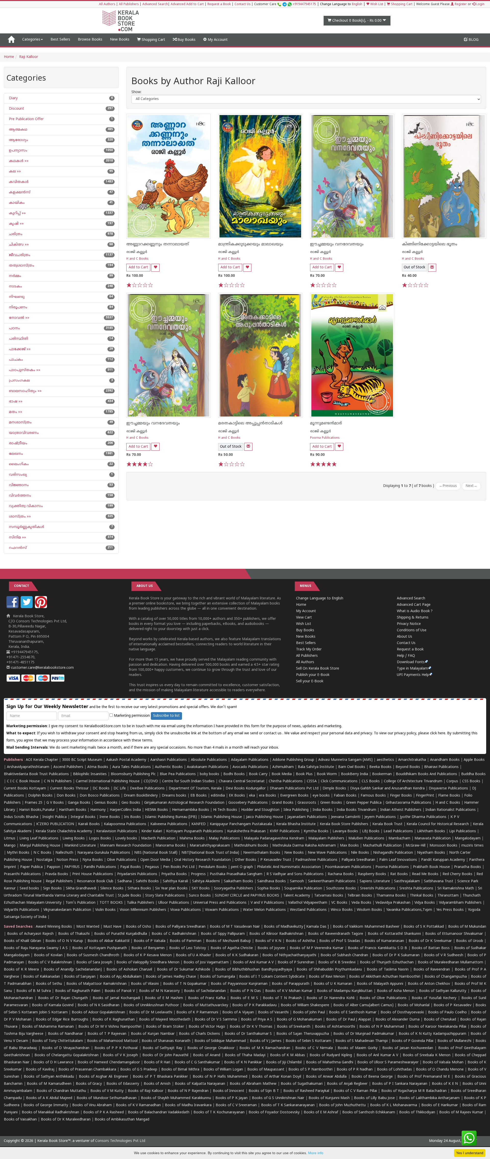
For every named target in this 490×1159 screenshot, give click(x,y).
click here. (438, 733)
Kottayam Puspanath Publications (194, 831)
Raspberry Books (372, 874)
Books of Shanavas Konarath (166, 1041)
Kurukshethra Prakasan (246, 831)
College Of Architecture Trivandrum (413, 781)
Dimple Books (334, 788)
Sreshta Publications (416, 888)
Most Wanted (87, 927)
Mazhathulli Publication (382, 845)
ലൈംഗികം (18, 464)
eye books (321, 795)
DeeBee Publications (147, 788)
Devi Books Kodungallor (246, 788)
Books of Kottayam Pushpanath (99, 948)
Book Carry (258, 774)
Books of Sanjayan (79, 977)
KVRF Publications (285, 831)
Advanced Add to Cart (187, 4)
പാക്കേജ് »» (19, 349)
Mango (10, 845)
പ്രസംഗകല (19, 381)
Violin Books (105, 910)
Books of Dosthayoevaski (402, 1012)
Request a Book (219, 4)
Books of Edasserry (122, 1084)
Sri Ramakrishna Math (455, 888)
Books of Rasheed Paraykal (306, 1091)
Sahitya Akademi (206, 881)
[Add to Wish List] (155, 268)
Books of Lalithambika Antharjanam (429, 1098)
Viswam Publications (222, 910)
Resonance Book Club (95, 881)
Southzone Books (341, 888)
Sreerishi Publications (377, 888)
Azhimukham (283, 767)
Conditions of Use (411, 630)
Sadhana (124, 881)
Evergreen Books (294, 795)
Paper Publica (31, 867)
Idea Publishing (296, 810)
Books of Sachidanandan (205, 991)
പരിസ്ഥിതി (18, 339)
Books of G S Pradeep (138, 1069)
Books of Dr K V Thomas (251, 1027)
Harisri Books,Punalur (37, 810)
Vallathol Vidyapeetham (307, 903)
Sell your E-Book (309, 681)
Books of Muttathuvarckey (205, 1005)
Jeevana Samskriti (345, 817)
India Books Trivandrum (356, 810)
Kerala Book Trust (387, 824)
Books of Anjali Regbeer (347, 1084)
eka (252, 795)
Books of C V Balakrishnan (50, 962)
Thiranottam (448, 895)
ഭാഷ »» (15, 401)
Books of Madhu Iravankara (188, 1105)
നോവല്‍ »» (18, 318)
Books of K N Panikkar (243, 1062)
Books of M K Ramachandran (264, 1048)
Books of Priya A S (256, 1019)
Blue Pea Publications (178, 774)
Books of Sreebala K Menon (426, 1055)
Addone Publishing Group (293, 760)
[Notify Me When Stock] (432, 268)
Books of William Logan (223, 1069)
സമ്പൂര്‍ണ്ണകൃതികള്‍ (26, 527)
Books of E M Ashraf (321, 1112)
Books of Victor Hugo (207, 1027)
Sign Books (52, 888)
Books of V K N (268, 941)
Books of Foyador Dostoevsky (274, 1112)
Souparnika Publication (303, 888)
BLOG (473, 40)
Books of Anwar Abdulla (326, 1077)
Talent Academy (296, 895)
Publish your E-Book (312, 675)
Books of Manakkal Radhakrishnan (50, 1112)
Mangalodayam (468, 838)
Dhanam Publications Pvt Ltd (294, 788)
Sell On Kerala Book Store (317, 668)
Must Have (112, 927)
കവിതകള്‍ (18, 182)
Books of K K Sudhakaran (236, 955)
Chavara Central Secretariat (242, 781)
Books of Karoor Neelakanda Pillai (437, 1027)
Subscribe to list (166, 716)
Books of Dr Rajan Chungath (63, 998)
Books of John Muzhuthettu (342, 1105)
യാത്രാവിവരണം (23, 433)
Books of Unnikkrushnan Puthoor (151, 1005)
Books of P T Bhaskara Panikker (160, 1077)
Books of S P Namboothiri (310, 1069)
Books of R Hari (157, 1062)
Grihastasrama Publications (408, 803)
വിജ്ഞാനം (18, 485)
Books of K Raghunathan (113, 1019)
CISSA (312, 781)
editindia (218, 795)
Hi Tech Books (225, 810)
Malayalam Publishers (326, 838)
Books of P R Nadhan (355, 1069)
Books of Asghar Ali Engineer (103, 1077)
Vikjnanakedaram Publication (67, 910)
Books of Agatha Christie (232, 948)
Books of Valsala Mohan (443, 1062)
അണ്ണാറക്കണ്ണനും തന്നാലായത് (157, 244)
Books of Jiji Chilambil (284, 1062)
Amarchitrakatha (412, 760)
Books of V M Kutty (107, 1091)
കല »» (14, 171)
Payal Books (130, 867)
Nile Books (360, 853)
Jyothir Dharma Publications (423, 817)
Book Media (282, 774)
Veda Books (361, 903)
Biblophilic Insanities (90, 774)
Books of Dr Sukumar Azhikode (183, 969)
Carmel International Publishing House (108, 781)
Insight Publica (54, 817)
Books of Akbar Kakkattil (108, 941)
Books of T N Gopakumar (184, 984)
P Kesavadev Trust (275, 860)
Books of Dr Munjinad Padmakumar (363, 1034)
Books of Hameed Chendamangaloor (109, 1062)
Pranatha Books (467, 867)
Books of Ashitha (300, 941)
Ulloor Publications (173, 903)
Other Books (245, 860)
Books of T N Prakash (282, 998)
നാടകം (15, 286)
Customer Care (285, 4)
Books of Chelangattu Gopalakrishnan (66, 1055)
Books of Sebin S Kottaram (308, 1041)
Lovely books (126, 838)
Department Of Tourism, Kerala (195, 788)
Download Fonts (411, 662)
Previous (448, 486)
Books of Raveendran (431, 969)
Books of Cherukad (440, 1019)
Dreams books (174, 795)
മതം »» (15, 412)
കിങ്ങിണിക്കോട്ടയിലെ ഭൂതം (429, 244)
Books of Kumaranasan (384, 941)
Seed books (29, 888)
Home (9, 57)
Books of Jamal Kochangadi (116, 998)
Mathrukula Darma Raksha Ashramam (304, 845)
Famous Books (373, 795)
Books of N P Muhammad (381, 1027)
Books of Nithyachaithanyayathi (289, 955)
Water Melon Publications (264, 910)
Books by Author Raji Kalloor (193, 82)
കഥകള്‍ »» (18, 161)
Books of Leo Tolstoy (187, 948)
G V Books (55, 803)
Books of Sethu (49, 984)
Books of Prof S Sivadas (339, 941)
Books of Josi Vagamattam (206, 962)
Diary (13, 98)
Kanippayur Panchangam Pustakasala (241, 824)
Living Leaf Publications (38, 838)
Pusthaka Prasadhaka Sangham (236, 874)
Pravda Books (56, 874)
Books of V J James (265, 1041)
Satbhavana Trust (438, 881)
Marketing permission (131, 716)
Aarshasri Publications (168, 760)
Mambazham (399, 838)
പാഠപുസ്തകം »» (24, 370)
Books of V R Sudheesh (443, 955)
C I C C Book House (23, 781)
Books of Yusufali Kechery (434, 998)
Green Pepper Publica (364, 803)
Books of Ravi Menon (327, 977)
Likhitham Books (431, 831)
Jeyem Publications (380, 817)
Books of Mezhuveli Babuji (228, 941)
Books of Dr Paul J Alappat (348, 1019)
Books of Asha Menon (396, 991)
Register (460, 4)
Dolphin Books (40, 795)
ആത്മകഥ (17, 130)
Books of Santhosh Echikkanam (368, 1112)
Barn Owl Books (351, 767)
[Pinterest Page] (41, 607)
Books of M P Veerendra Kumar (317, 948)
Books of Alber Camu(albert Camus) (363, 1005)
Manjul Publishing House (40, 845)
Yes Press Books (450, 910)
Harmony (98, 810)
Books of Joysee (271, 948)
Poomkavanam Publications (348, 867)
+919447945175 (304, 4)
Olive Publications (121, 860)
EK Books (237, 795)
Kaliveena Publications (168, 824)
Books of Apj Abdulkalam (121, 977)
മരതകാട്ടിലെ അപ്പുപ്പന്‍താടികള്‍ (250, 423)
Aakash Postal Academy (126, 760)
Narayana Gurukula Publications (103, 853)
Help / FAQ (406, 656)
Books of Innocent (228, 1091)
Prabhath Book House (431, 867)
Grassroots (307, 803)
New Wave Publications (327, 853)
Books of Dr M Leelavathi (150, 1012)
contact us (273, 733)
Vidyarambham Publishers (460, 903)
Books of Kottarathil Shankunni (394, 934)
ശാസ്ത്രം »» (19, 516)
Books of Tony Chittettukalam (57, 1041)
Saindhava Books (271, 881)
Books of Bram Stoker (165, 1027)
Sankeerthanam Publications (332, 881)
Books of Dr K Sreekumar (430, 941)
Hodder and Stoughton (260, 810)
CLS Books (371, 781)
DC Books (101, 788)
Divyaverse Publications (448, 788)
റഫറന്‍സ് (17, 548)
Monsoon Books (443, 845)
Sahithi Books (147, 881)
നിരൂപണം (17, 307)
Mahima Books (192, 838)
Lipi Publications (462, 831)
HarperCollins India (125, 810)
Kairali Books (89, 824)
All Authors (107, 4)
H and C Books (137, 259)
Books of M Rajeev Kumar (461, 1112)
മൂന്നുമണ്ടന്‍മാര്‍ (326, 423)
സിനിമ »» (17, 537)
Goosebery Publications (248, 803)
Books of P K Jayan (231, 1098)
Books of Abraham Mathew (253, 1084)
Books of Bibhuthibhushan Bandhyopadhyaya (253, 969)
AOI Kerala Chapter (42, 760)
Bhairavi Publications (441, 767)
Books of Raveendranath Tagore (335, 934)
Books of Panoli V (120, 991)
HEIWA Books (156, 810)
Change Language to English (319, 598)
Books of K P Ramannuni (197, 1012)
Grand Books (282, 803)
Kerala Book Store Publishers (344, 824)
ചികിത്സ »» (18, 245)
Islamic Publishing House (221, 817)
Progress (198, 874)
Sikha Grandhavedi (81, 888)
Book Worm (327, 774)
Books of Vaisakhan (20, 1119)
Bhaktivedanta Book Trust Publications (36, 774)
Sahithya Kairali (175, 881)
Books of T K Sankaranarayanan (288, 1105)
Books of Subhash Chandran (344, 955)
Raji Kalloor (28, 57)
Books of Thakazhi (74, 934)
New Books (119, 39)
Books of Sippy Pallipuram (223, 934)
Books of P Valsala (149, 941)
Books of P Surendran (296, 962)
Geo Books (130, 803)
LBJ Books (370, 831)
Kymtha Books (316, 831)
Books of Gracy (89, 1084)
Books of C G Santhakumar (197, 1062)
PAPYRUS (72, 867)
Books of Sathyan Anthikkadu (49, 1077)
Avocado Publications (250, 767)
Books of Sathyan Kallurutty (443, 991)
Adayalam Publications (249, 760)
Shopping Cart (401, 4)
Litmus (9, 838)
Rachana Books (341, 874)
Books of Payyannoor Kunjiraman (239, 984)
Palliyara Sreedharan (358, 860)
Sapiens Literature (375, 881)
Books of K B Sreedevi (337, 962)
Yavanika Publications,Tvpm (409, 910)
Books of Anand (206, 1055)
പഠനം (14, 328)
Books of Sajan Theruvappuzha (302, 1034)
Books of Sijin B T (264, 1091)
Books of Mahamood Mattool (112, 1041)
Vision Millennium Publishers (143, 910)
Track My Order (309, 649)
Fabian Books (345, 795)
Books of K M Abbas (287, 1055)
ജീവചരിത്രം (19, 255)
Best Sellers (60, 39)
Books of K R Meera (21, 969)
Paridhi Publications (100, 867)
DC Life (120, 788)
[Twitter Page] (27, 607)
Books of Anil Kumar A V (253, 962)
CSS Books (471, 781)
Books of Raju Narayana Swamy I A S (36, 948)
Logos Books (100, 838)
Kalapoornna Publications (125, 824)
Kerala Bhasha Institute (296, 824)
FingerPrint (425, 795)
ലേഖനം (15, 454)
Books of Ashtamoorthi (335, 1027)
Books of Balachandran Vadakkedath (158, 1112)
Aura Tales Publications (131, 767)
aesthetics (385, 760)
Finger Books (401, 795)
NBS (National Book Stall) (155, 853)
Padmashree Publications (316, 860)
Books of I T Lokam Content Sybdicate (272, 977)
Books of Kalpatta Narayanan (200, 1084)
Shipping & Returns (412, 617)
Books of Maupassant (265, 1069)
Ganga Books (79, 803)
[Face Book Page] (13, 607)
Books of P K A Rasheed (103, 1112)
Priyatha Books (174, 874)
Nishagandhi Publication (393, 853)
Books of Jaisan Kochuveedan (407, 1048)
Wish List (376, 4)
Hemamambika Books (190, 810)
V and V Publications (267, 903)
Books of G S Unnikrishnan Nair (278, 1098)
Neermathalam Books (261, 853)
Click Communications (339, 781)
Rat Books (399, 874)
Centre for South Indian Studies (188, 781)
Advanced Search (155, 4)
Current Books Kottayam (25, 788)
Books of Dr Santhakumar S (248, 1034)
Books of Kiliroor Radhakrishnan (276, 934)
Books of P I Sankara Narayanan (399, 1084)
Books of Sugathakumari (301, 1084)
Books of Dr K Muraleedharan (66, 1119)
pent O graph (242, 867)
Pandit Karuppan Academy (443, 860)
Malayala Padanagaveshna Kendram (274, 838)
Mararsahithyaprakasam (210, 845)
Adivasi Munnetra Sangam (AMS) (345, 760)
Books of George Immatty (45, 1105)
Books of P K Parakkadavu (254, 1005)
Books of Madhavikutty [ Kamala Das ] (296, 927)
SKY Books (201, 888)
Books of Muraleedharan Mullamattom (450, 962)
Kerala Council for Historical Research (438, 824)
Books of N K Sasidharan (98, 1005)
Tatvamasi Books (328, 895)
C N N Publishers (58, 781)
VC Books (339, 903)
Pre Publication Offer (26, 119)
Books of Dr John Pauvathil (165, 1055)
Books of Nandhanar (65, 1034)
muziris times (472, 845)
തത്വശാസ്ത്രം (21, 265)
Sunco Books (200, 895)
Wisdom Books (369, 910)
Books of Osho (138, 927)
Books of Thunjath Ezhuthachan (387, 962)
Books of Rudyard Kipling (331, 1055)
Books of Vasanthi (273, 1012)
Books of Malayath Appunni (380, 984)
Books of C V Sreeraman (236, 1105)
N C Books (42, 853)
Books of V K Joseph (120, 1055)
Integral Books (83, 817)
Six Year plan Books (171, 888)
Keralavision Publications (116, 831)
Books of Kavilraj (40, 1069)
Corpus (452, 781)
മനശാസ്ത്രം (20, 422)
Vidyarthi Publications (21, 910)
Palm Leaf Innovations (398, 860)
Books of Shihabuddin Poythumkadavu (329, 969)
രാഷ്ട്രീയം (17, 443)
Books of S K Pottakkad (423, 927)
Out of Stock (414, 267)
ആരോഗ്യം (18, 140)
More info (315, 1153)
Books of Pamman (185, 941)
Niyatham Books (431, 853)
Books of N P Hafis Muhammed (220, 1077)
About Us (404, 637)
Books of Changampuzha (445, 977)
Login (479, 4)
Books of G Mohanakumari (299, 1019)
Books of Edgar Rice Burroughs (62, 1019)
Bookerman (382, 774)
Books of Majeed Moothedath (164, 1019)
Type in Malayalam (412, 668)
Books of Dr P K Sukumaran (396, 955)
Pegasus (152, 867)
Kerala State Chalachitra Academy (63, 831)
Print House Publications (92, 874)
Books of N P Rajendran (188, 1091)
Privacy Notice (409, 624)
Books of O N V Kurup (64, 941)
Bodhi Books (234, 774)
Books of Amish (157, 1084)
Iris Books (132, 817)
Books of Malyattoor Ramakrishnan (96, 984)
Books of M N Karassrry (159, 991)
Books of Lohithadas (394, 1069)
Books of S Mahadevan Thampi (361, 1041)
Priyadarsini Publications (137, 874)
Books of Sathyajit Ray (162, 1048)
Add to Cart (138, 267)
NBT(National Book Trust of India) (210, 853)
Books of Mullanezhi (454, 1041)
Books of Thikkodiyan (417, 1112)
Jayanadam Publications (307, 817)
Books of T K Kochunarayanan (218, 1112)
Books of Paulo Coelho (447, 1012)
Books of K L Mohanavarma (393, 1105)
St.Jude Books (129, 895)
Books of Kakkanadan (41, 977)
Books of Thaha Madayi (245, 1055)
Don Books (66, 795)
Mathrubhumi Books (251, 845)
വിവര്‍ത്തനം (19, 496)
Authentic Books (169, 767)
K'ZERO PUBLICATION (55, 824)
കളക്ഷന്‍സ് (19, 192)
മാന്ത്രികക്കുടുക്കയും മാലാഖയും (250, 244)
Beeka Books (380, 767)
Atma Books (97, 767)
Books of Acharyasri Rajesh (30, 934)
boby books (209, 774)
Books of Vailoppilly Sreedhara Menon (147, 962)
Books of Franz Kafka (206, 998)
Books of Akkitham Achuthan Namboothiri (384, 977)
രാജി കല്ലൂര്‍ (136, 252)
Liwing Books (74, 838)
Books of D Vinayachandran (65, 1048)
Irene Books (110, 817)
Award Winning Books (54, 927)
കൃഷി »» (16, 224)
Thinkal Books (421, 895)
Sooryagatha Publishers (233, 888)
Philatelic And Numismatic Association (289, 867)
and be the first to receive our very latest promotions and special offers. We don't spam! (121, 707)
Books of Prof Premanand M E (423, 1077)
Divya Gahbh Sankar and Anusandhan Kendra (387, 788)
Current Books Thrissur (69, 788)
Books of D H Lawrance (53, 1062)
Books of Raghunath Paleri (77, 991)
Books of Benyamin (148, 948)
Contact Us (242, 4)
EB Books (198, 795)
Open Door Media (155, 860)
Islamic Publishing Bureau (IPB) (171, 817)
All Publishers (129, 4)
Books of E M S (244, 998)
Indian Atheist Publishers (400, 810)
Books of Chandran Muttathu (61, 1091)
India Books (323, 810)
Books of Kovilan (48, 955)
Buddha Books (473, 774)
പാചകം (15, 360)
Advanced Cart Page (414, 605)
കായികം (16, 203)
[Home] (11, 39)
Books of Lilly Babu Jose (374, 1098)
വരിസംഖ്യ (17, 475)
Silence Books (112, 888)
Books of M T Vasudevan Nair (235, 927)
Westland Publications (309, 910)
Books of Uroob (469, 941)
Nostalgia (44, 860)
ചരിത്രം (15, 234)
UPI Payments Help (413, 675)
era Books (267, 795)
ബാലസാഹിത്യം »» (25, 391)
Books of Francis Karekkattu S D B (377, 948)
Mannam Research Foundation (125, 845)
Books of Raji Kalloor (145, 1091)
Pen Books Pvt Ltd (178, 867)
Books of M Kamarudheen (49, 1084)
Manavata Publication (432, 838)
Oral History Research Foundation (202, 860)
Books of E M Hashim (164, 998)
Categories (31, 39)
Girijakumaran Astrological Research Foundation (184, 803)
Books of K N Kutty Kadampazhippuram (432, 1034)
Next (471, 486)
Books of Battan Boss (431, 948)
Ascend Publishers (68, 767)
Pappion (53, 867)
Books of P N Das (245, 991)
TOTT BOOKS (111, 903)
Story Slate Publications (165, 895)
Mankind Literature (80, 845)
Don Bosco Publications (100, 795)
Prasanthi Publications (22, 874)
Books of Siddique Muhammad (220, 1041)
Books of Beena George (372, 1077)
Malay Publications (224, 838)
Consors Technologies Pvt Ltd (120, 1141)
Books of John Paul (309, 1012)
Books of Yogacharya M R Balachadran (414, 1091)
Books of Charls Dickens (199, 1034)
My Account (217, 40)
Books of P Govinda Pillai (412, 1041)
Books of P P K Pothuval (116, 1048)
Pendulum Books (213, 867)
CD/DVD (151, 781)
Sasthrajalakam (407, 881)
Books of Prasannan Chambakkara (87, 1069)
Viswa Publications (185, 910)
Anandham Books (445, 760)
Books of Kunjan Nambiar (153, 1034)
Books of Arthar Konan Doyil (276, 1077)
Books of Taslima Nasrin (388, 969)
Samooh (297, 881)
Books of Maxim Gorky (357, 1048)
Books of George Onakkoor (211, 1048)
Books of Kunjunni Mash (329, 1098)
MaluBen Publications (366, 838)
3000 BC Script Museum (82, 760)
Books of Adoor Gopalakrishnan (98, 1012)
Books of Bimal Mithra (180, 1069)
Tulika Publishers (140, 903)
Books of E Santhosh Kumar (352, 1012)
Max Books (349, 845)
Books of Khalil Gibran (22, 941)
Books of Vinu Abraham (92, 1105)
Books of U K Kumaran (333, 984)
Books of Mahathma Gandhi (329, 1062)
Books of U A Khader (193, 955)
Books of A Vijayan (238, 1012)
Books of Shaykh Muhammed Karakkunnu (176, 1098)
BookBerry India (354, 774)
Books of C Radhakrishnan (174, 934)
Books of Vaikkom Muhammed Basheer (366, 927)
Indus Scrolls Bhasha (21, 817)
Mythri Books (18, 853)
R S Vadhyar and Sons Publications (295, 874)
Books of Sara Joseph (94, 962)
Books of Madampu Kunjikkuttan (345, 991)
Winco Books (342, 910)
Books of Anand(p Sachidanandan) (73, 969)
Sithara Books (139, 888)
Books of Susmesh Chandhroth (93, 955)
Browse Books (90, 39)
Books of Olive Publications (383, 998)
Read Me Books (425, 874)
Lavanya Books (345, 831)
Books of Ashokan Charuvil (129, 969)
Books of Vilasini (144, 984)
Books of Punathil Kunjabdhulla (120, 934)
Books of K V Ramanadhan (138, 1105)
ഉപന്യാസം (17, 150)
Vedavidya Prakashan (392, 903)
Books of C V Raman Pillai (355, 1091)
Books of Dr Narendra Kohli (330, 998)
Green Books (331, 803)
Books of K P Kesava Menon (148, 955)
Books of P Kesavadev (452, 1005)
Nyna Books (92, 860)
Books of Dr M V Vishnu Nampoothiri (109, 1027)
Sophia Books (268, 888)
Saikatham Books (238, 881)
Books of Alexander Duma (397, 1019)
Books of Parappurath (290, 984)
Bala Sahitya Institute (316, 767)
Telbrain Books (359, 895)
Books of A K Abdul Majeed (49, 1098)
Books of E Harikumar (439, 1105)
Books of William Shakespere (305, 1005)
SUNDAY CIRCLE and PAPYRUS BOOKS (247, 895)
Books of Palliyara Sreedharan (180, 927)
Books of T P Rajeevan (107, 1034)
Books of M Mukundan (467, 927)
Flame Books (449, 795)
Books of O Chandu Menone (440, 1069)
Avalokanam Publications (207, 767)
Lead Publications (398, 831)
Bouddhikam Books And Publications (426, 774)
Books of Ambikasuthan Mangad (122, 1119)
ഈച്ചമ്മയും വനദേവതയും (337, 244)
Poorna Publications (325, 438)
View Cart (304, 617)
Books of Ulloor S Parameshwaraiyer (388, 1062)
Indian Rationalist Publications (450, 810)
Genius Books (105, 803)
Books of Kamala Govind (53, 1005)
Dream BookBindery (141, 795)
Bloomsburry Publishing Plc (133, 774)
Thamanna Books (391, 895)
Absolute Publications (209, 760)
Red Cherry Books (457, 874)
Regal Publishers (59, 881)
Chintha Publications (286, 781)
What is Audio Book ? (415, 611)
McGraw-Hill (415, 845)
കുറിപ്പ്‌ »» (17, 213)
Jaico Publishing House (264, 817)
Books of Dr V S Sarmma (216, 1019)
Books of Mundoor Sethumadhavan (107, 1098)
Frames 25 (33, 803)
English (357, 4)
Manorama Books (170, 845)
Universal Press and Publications (220, 903)
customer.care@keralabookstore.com (42, 668)
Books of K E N (445, 1084)
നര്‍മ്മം (14, 276)
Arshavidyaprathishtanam (28, 767)
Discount (16, 109)
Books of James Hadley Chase (171, 977)
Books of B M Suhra (33, 991)
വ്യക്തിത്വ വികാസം (25, 506)
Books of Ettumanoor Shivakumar (454, 934)
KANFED (198, 824)
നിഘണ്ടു (16, 297)
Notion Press (67, 860)
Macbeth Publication (158, 838)
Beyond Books (408, 767)
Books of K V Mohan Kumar (288, 991)
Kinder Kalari (151, 831)
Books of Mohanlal (413, 1005)
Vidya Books (424, 903)
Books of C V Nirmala (314, 1048)
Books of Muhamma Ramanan (48, 1027)
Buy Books (185, 40)
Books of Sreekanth (294, 1027)
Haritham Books (72, 810)
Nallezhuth (64, 853)
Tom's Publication (80, 903)
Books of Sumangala (217, 977)
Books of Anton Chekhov (429, 984)
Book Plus (304, 774)
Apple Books (474, 760)
